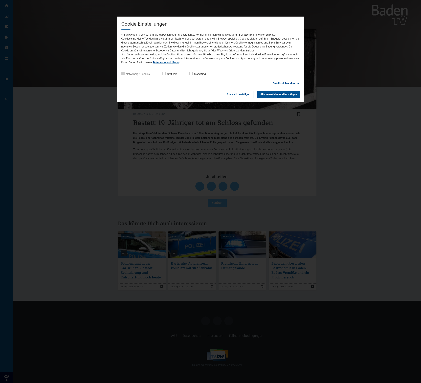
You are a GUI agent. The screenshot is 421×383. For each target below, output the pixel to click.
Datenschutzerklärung (166, 62)
